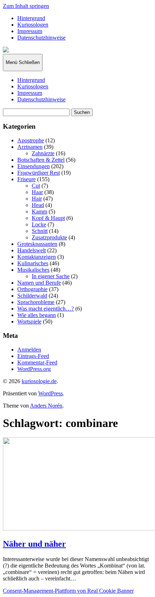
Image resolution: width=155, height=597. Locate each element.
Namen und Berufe (39, 283)
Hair (37, 199)
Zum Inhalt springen (26, 6)
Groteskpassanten (37, 244)
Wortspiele (29, 321)
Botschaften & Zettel (41, 160)
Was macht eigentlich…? (45, 309)
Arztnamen (30, 147)
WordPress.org (34, 369)
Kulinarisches (32, 263)
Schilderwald (32, 296)
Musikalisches (33, 270)
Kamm (39, 211)
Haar (37, 192)
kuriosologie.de (39, 381)
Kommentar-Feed (37, 362)
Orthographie (32, 289)
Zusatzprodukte (49, 237)
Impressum (29, 31)
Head (38, 205)
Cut (36, 186)
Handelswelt (31, 250)
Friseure (26, 179)
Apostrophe (30, 140)
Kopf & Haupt (48, 218)
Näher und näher (34, 543)
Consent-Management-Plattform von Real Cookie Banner (68, 591)
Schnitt (40, 231)
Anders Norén (46, 406)
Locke (39, 224)
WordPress (50, 393)
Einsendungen (33, 166)
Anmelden (29, 349)
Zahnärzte (43, 153)
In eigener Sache (51, 276)
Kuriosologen (32, 25)
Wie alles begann (36, 315)
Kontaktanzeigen (36, 257)
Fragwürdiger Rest (38, 173)
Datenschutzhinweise (41, 38)
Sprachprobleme (35, 302)
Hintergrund (31, 18)
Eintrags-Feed (33, 356)
